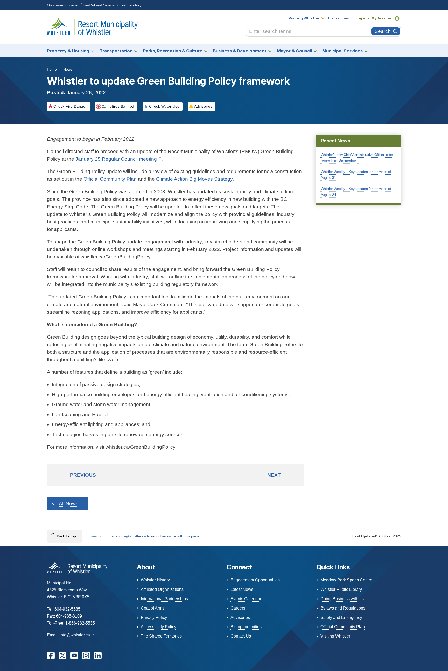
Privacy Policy (154, 617)
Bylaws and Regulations (342, 608)
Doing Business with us (342, 599)
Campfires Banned (118, 106)
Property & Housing (68, 50)
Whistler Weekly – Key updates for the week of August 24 (356, 192)
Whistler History (155, 580)
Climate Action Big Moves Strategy (194, 179)
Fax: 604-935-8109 (64, 616)
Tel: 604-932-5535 (63, 609)
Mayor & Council (294, 50)
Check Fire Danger (70, 106)
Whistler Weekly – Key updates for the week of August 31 (356, 174)
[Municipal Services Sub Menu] (366, 51)
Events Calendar (245, 599)
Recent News (335, 141)
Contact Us (240, 636)
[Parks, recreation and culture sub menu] (206, 51)
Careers (237, 608)
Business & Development (240, 50)
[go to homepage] (92, 27)
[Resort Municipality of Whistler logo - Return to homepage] (77, 567)
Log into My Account (374, 18)
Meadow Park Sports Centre (346, 580)
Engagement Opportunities (255, 580)
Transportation (116, 50)
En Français (338, 18)
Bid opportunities (246, 627)
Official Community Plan (110, 179)
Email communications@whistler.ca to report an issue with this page (143, 536)
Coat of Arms (152, 608)
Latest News (241, 589)
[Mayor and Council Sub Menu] (315, 51)
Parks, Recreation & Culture (172, 50)
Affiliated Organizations (162, 589)
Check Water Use (164, 106)
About (146, 567)
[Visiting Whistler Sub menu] (323, 18)
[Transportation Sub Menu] (136, 51)
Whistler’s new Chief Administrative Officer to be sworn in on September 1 (357, 158)
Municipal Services (342, 50)
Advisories (203, 106)
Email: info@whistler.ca (68, 635)
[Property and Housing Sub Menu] (92, 51)
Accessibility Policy (158, 627)
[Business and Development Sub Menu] (270, 51)
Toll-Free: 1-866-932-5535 (71, 623)
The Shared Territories (161, 636)
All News (68, 503)
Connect (239, 567)
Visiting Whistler (304, 18)
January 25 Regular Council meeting (116, 159)
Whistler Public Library (341, 589)
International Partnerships (164, 599)
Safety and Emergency (341, 617)
